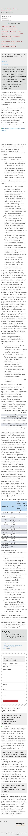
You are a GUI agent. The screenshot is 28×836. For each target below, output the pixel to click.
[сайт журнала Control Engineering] (10, 827)
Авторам (3, 9)
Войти (2, 12)
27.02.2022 (6, 643)
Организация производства (9, 29)
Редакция (9, 9)
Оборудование (16, 36)
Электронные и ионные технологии (11, 41)
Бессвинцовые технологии (8, 46)
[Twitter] (5, 648)
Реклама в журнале (6, 10)
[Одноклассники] (6, 648)
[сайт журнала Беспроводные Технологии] (20, 824)
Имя (5, 684)
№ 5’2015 (4, 61)
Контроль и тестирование (8, 31)
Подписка (5, 18)
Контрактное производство (15, 645)
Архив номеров (7, 20)
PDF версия (5, 64)
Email (5, 689)
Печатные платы (6, 36)
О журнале (16, 9)
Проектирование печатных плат (10, 33)
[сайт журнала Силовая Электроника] (14, 821)
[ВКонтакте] (3, 648)
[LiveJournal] (9, 648)
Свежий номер (7, 16)
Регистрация (9, 12)
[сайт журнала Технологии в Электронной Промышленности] (24, 821)
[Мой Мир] (8, 648)
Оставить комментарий (10, 646)
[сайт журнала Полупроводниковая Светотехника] (9, 824)
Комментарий (7, 669)
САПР (21, 33)
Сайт (4, 695)
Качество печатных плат (8, 43)
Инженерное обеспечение (8, 26)
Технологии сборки (6, 38)
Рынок (19, 31)
